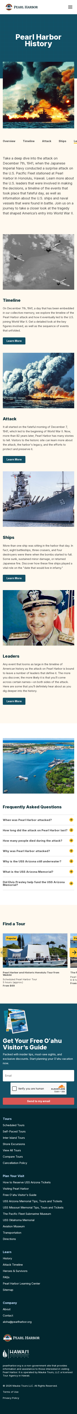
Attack (46, 141)
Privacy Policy (11, 1398)
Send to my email (38, 1101)
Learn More (14, 340)
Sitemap (8, 1290)
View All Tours (12, 1150)
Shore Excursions (14, 1144)
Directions (9, 1239)
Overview (9, 141)
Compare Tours (13, 1156)
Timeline (29, 141)
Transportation (12, 1232)
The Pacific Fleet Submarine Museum (27, 1214)
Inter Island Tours (14, 1137)
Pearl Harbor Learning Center (21, 1283)
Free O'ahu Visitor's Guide (19, 1195)
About (6, 1309)
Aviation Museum (14, 1226)
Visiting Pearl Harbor (16, 1188)
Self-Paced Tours (14, 1131)
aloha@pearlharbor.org (17, 1322)
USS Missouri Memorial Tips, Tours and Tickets (33, 1207)
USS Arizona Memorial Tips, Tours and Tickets (32, 1201)
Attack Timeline (13, 1264)
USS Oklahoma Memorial (18, 1220)
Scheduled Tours (13, 1125)
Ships (62, 141)
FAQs (6, 1277)
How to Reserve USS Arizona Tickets (27, 1182)
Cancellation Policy (15, 1163)
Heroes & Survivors (15, 1271)
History (7, 1258)
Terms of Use (11, 1392)
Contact (8, 1315)
